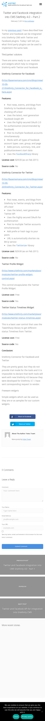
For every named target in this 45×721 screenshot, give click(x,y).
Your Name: (5, 507)
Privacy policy (27, 717)
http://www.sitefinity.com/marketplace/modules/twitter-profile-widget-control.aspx (21, 274)
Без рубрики (29, 21)
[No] (42, 711)
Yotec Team (27, 439)
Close (16, 717)
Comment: (5, 487)
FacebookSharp (23, 154)
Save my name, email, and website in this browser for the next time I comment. (22, 535)
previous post (14, 30)
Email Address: (6, 516)
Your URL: (5, 524)
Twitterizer (21, 245)
